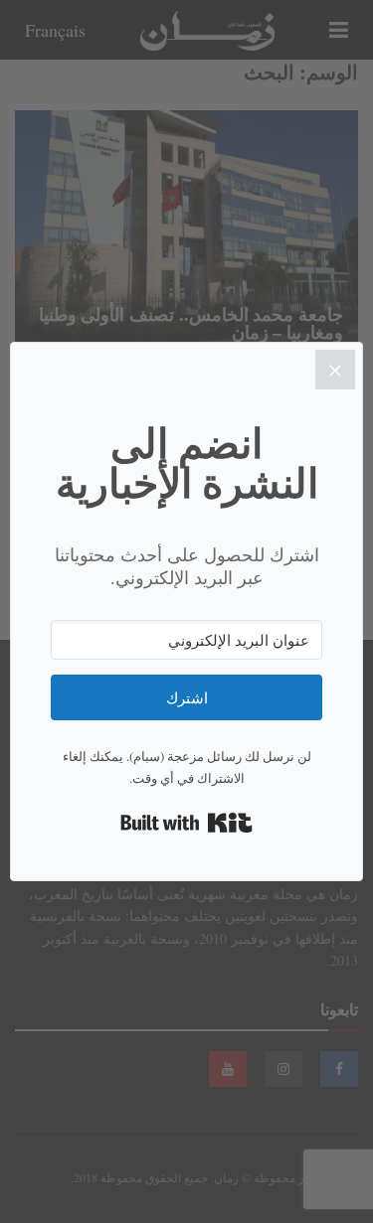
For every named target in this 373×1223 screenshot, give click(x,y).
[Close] (335, 369)
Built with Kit (186, 823)
